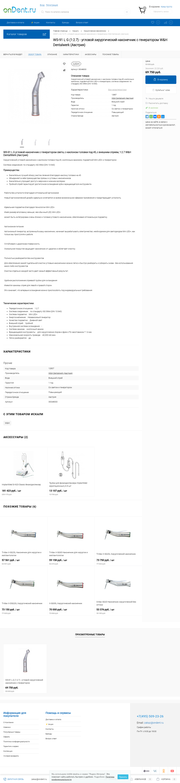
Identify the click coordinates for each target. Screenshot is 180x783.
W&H (7, 423)
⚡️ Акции (35, 22)
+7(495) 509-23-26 (150, 716)
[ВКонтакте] (155, 116)
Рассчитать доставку (158, 103)
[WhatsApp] (151, 116)
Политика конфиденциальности (16, 741)
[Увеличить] (35, 96)
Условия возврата (11, 756)
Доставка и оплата (15, 22)
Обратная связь (15, 779)
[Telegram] (147, 116)
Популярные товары (11, 732)
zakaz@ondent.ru (154, 722)
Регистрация (52, 5)
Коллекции (7, 751)
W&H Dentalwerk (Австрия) (123, 98)
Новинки (7, 727)
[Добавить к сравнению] (64, 70)
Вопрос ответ (82, 22)
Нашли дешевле (156, 98)
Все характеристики (117, 90)
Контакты (50, 22)
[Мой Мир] (163, 116)
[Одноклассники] (159, 116)
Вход (42, 5)
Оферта (6, 737)
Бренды (65, 22)
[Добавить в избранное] (64, 63)
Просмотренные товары (90, 634)
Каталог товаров (17, 34)
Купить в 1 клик (163, 90)
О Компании (8, 722)
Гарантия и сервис (11, 746)
